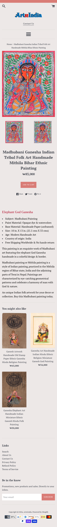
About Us (6, 455)
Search (5, 451)
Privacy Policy (9, 462)
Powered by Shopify (40, 512)
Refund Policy (9, 465)
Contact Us (28, 23)
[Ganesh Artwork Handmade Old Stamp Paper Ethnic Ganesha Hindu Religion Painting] (14, 330)
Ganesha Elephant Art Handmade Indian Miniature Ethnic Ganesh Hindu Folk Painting (14, 417)
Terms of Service (10, 469)
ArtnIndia (28, 512)
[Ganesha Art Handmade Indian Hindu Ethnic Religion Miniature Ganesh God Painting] (43, 330)
